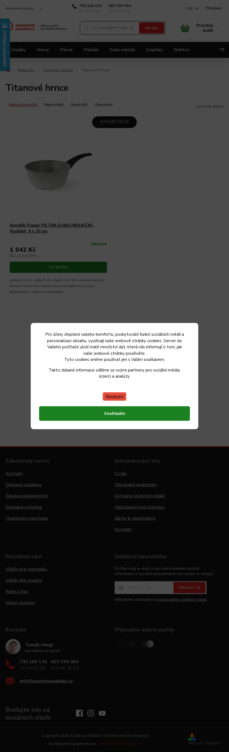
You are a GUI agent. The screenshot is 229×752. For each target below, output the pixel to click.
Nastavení (114, 396)
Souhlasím (114, 413)
